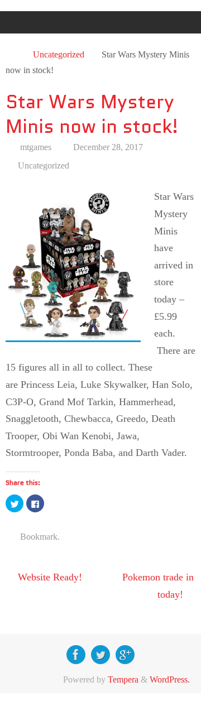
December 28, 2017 (108, 147)
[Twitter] (100, 654)
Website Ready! (48, 577)
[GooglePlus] (125, 654)
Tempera (123, 680)
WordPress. (170, 680)
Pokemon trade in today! (158, 585)
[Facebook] (75, 654)
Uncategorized (58, 55)
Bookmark (39, 537)
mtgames (35, 147)
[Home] (12, 55)
